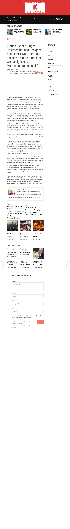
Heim (8, 18)
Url (12, 308)
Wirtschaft (25, 18)
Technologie (32, 18)
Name (13, 293)
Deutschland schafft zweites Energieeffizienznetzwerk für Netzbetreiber (25, 264)
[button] (61, 26)
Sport (38, 18)
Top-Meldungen (14, 18)
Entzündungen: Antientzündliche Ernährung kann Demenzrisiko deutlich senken (28, 33)
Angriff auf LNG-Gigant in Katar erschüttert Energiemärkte (37, 235)
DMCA (49, 87)
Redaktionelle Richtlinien (54, 90)
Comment (14, 281)
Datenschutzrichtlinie (53, 94)
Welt (21, 18)
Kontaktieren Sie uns (12, 20)
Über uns (50, 79)
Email (13, 300)
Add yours (31, 275)
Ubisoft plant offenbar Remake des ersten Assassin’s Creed (11, 235)
